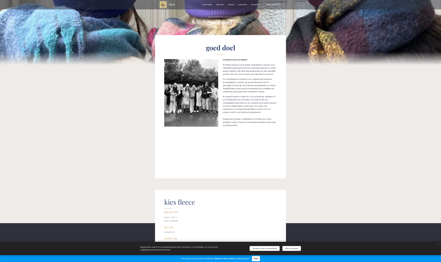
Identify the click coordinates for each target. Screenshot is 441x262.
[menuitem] (207, 5)
